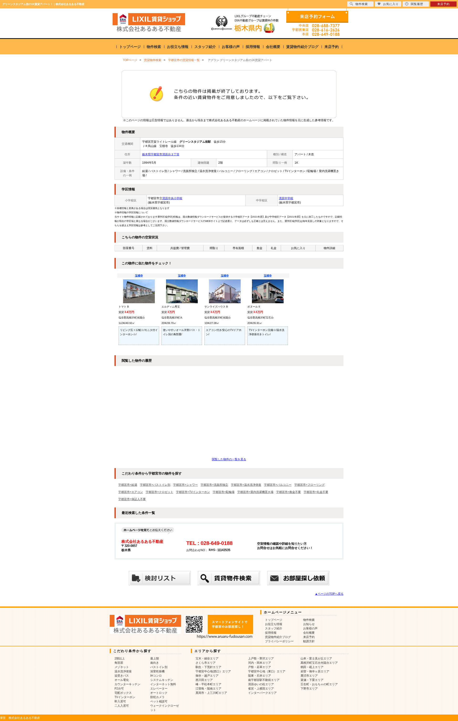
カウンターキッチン (127, 684)
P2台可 (119, 688)
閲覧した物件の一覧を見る (229, 459)
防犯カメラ (157, 697)
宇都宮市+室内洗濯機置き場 (255, 492)
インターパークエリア (262, 693)
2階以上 (119, 658)
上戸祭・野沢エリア (261, 658)
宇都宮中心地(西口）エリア (213, 671)
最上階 (154, 658)
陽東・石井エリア (259, 675)
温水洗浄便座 (123, 671)
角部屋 (118, 662)
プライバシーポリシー (279, 641)
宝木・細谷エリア (207, 658)
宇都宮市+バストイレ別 (155, 484)
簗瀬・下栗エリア (312, 680)
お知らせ (309, 624)
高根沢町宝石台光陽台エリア (319, 662)
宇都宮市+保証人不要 (132, 499)
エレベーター (158, 688)
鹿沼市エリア (309, 675)
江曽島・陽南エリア (208, 688)
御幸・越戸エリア (207, 675)
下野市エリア (309, 688)
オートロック (158, 693)
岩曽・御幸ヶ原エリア (315, 671)
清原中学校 (286, 198)
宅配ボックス (123, 693)
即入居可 (120, 701)
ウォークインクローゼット (164, 708)
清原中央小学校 (172, 198)
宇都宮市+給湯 (127, 484)
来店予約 (331, 47)
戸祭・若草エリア (259, 667)
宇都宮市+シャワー (185, 484)
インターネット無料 (163, 684)
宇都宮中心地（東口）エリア (266, 671)
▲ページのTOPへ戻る (329, 594)
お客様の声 (231, 47)
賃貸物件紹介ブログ (302, 47)
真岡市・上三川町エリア (211, 693)
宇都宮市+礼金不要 (316, 492)
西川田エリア (204, 680)
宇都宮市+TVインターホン (193, 492)
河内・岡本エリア (259, 662)
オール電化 (121, 680)
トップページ (130, 47)
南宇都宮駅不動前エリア (264, 680)
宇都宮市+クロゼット (159, 492)
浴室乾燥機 (157, 671)
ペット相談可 (158, 701)
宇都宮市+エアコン (130, 492)
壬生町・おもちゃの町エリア (319, 684)
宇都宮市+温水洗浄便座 (246, 484)
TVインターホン (124, 697)
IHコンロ (156, 675)
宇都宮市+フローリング (309, 484)
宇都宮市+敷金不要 (288, 492)
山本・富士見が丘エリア (316, 658)
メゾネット (121, 667)
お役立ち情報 (177, 47)
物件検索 (154, 47)
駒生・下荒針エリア (208, 667)
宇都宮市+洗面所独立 (214, 484)
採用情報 (253, 47)
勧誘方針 (309, 641)
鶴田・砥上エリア (312, 667)
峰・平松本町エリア (208, 684)
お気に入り (391, 4)
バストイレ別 (158, 667)
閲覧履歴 (417, 4)
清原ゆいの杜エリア (261, 684)
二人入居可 (121, 705)
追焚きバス (121, 675)
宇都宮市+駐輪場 (223, 492)
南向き (154, 662)
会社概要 (273, 47)
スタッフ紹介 (205, 47)
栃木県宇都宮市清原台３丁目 (160, 154)
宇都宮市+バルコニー (277, 484)
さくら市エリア (206, 662)
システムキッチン (161, 680)
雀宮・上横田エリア (261, 688)
